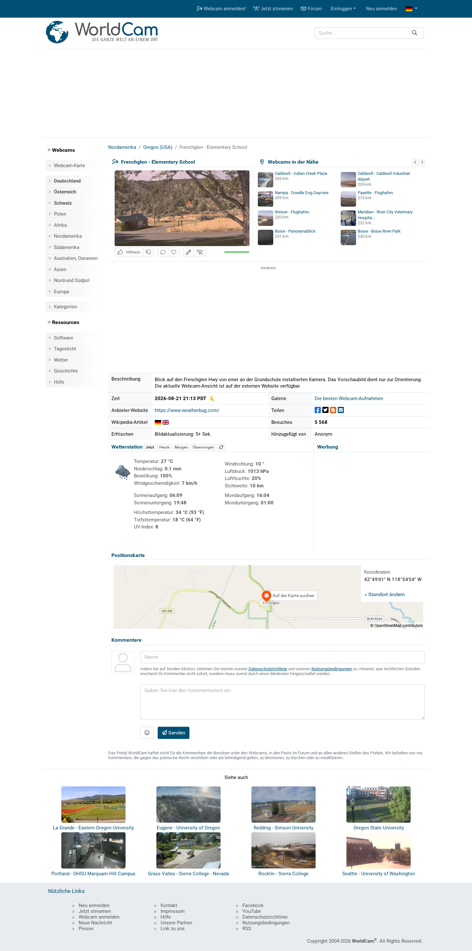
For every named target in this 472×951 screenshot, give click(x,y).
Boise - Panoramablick (295, 231)
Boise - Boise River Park (379, 231)
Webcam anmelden (99, 917)
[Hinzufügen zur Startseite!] (173, 252)
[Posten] (318, 410)
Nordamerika (68, 236)
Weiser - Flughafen (292, 212)
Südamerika (66, 247)
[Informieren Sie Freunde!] (341, 410)
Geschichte (66, 371)
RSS (246, 928)
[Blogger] (333, 410)
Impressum (173, 911)
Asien (60, 269)
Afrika (60, 225)
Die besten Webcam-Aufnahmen (349, 398)
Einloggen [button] (341, 9)
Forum (314, 9)
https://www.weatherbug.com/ (187, 410)
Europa (61, 292)
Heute (164, 447)
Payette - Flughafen (375, 192)
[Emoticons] (147, 733)
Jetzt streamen (276, 9)
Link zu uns (173, 928)
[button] (411, 9)
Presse (86, 928)
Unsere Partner (176, 923)
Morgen (181, 447)
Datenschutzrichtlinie (268, 668)
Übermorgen (203, 447)
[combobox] (369, 33)
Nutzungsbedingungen (331, 668)
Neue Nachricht (95, 923)
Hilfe (59, 382)
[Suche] (414, 33)
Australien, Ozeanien (76, 258)
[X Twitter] (325, 410)
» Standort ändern (384, 594)
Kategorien (65, 307)
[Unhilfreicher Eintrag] (148, 252)
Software (63, 338)
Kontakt (169, 905)
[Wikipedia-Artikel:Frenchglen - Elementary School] (158, 422)
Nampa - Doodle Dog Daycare (301, 192)
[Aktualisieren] (221, 447)
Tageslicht (65, 349)
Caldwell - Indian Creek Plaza (301, 173)
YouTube (251, 911)
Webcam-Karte (69, 165)
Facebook (253, 905)
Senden (176, 733)
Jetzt (149, 447)
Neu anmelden (381, 9)
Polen (60, 214)
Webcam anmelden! (224, 9)
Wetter (61, 360)
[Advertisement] (236, 92)
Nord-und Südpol (72, 280)
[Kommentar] (163, 252)
